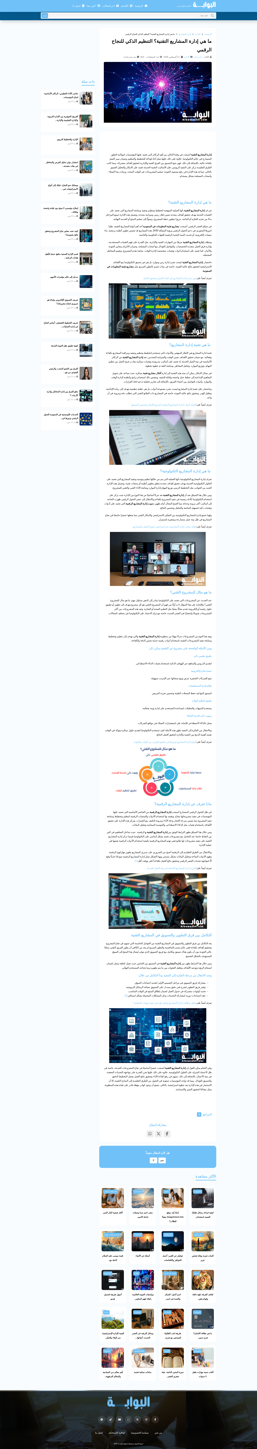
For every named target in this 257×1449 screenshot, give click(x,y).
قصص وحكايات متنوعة (111, 1235)
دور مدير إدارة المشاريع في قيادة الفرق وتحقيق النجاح (170, 278)
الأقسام (125, 6)
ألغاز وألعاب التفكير (110, 1191)
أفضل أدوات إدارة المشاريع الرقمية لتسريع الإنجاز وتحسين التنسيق (163, 404)
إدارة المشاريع (185, 34)
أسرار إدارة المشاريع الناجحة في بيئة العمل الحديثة (171, 868)
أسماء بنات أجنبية (170, 1273)
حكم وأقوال (198, 1235)
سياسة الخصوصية (140, 1432)
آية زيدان (198, 57)
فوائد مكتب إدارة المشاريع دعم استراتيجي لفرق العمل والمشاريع (164, 526)
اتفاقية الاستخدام (117, 1432)
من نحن (158, 1432)
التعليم (166, 1191)
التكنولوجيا (197, 1191)
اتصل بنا (77, 6)
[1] (136, 861)
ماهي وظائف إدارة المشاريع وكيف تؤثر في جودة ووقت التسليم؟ (164, 1003)
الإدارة (197, 34)
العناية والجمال (139, 1351)
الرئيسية (139, 6)
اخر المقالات (108, 6)
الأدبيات (166, 1351)
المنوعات (197, 1312)
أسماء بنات (137, 1191)
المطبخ (196, 1273)
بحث (45, 15)
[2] (126, 995)
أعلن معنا (92, 6)
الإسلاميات (137, 1235)
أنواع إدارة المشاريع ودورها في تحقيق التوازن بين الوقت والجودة (165, 742)
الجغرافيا (107, 1351)
